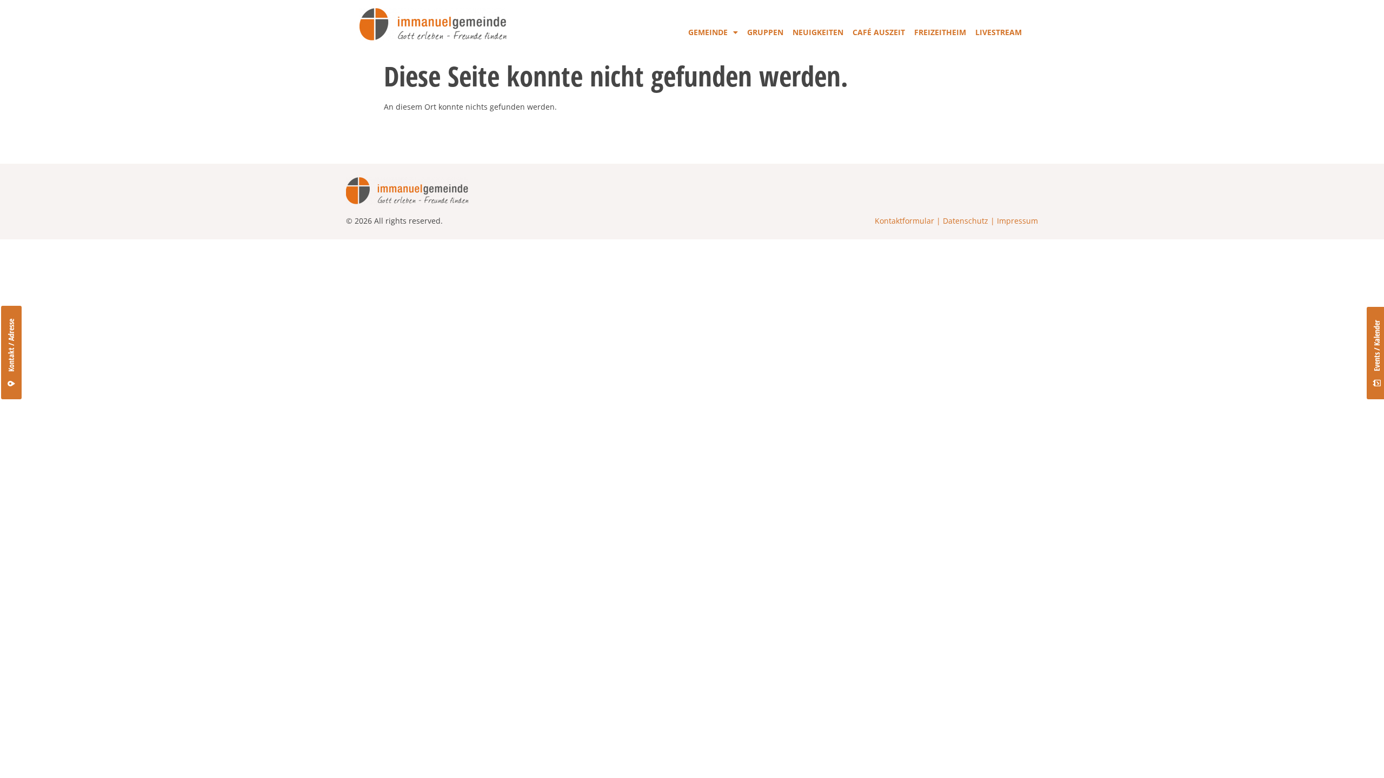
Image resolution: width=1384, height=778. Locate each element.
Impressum (1017, 221)
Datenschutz (965, 221)
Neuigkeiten (818, 32)
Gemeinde (708, 32)
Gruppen (765, 32)
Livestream (998, 32)
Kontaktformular (904, 221)
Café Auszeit (879, 32)
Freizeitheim (940, 32)
